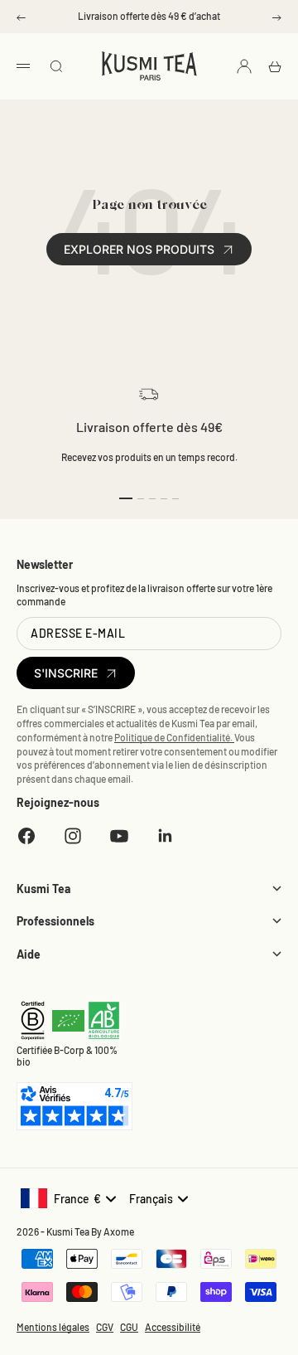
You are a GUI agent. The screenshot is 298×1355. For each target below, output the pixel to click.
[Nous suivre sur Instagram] (73, 836)
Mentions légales (53, 1327)
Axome (118, 1231)
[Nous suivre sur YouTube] (119, 836)
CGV (104, 1327)
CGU (129, 1327)
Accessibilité (172, 1327)
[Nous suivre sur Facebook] (26, 836)
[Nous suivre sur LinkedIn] (165, 836)
